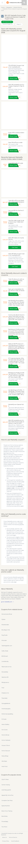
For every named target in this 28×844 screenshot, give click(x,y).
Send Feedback (15, 841)
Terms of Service (13, 837)
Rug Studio (4, 635)
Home (3, 7)
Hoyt (3, 687)
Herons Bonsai (5, 735)
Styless (3, 619)
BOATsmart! (5, 656)
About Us (4, 837)
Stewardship (5, 672)
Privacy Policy (5, 841)
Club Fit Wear (5, 779)
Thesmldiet (4, 698)
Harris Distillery (5, 724)
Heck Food (4, 766)
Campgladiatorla (6, 703)
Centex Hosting (6, 784)
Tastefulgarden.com (7, 645)
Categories (9, 7)
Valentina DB (5, 677)
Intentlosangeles (6, 708)
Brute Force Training (7, 811)
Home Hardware (6, 740)
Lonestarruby (5, 661)
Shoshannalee (5, 624)
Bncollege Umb (6, 630)
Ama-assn (4, 640)
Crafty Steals (5, 651)
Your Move (4, 826)
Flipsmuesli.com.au (6, 666)
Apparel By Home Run (7, 795)
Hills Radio (4, 761)
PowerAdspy (5, 821)
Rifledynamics (5, 682)
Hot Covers (4, 729)
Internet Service (17, 7)
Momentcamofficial (7, 614)
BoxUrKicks (4, 816)
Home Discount (6, 750)
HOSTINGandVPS (6, 790)
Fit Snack (4, 719)
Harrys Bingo (5, 756)
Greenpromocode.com (15, 2)
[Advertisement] (14, 48)
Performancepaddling (7, 714)
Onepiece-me (5, 693)
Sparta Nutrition (6, 805)
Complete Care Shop (7, 800)
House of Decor (6, 745)
